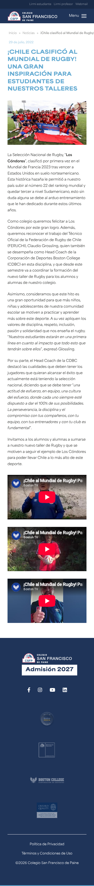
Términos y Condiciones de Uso (47, 853)
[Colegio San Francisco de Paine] (32, 16)
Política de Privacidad (47, 844)
